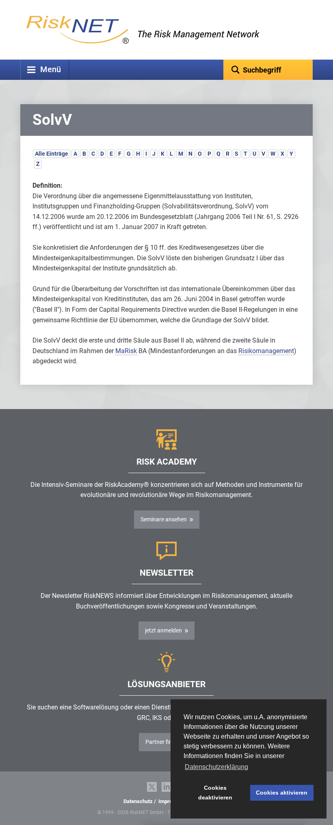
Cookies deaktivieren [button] (215, 792)
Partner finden (163, 742)
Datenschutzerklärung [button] (216, 766)
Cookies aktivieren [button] (281, 792)
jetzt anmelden (163, 630)
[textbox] (268, 70)
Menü (50, 69)
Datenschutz (138, 801)
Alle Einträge (51, 153)
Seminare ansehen (164, 519)
